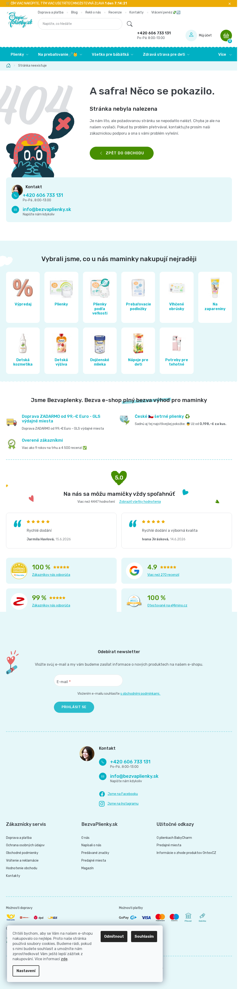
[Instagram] (117, 804)
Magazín (85, 868)
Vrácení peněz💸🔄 (163, 12)
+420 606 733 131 (152, 35)
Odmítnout (114, 936)
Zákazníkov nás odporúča (49, 575)
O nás (83, 838)
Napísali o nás (89, 845)
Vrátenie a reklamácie (20, 861)
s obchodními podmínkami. (139, 694)
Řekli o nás (91, 12)
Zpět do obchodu (123, 153)
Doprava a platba (49, 12)
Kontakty (135, 12)
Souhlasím (144, 936)
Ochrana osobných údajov (23, 845)
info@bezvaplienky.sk (45, 209)
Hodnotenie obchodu (20, 868)
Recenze (113, 12)
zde (64, 959)
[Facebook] (116, 794)
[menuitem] (18, 54)
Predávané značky (93, 853)
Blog (72, 12)
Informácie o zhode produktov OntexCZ (184, 853)
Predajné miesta (91, 861)
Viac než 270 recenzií (162, 575)
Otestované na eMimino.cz (166, 605)
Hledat (127, 24)
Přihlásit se (72, 707)
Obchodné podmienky (20, 853)
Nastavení (26, 971)
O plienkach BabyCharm (172, 838)
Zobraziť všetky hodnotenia (138, 502)
